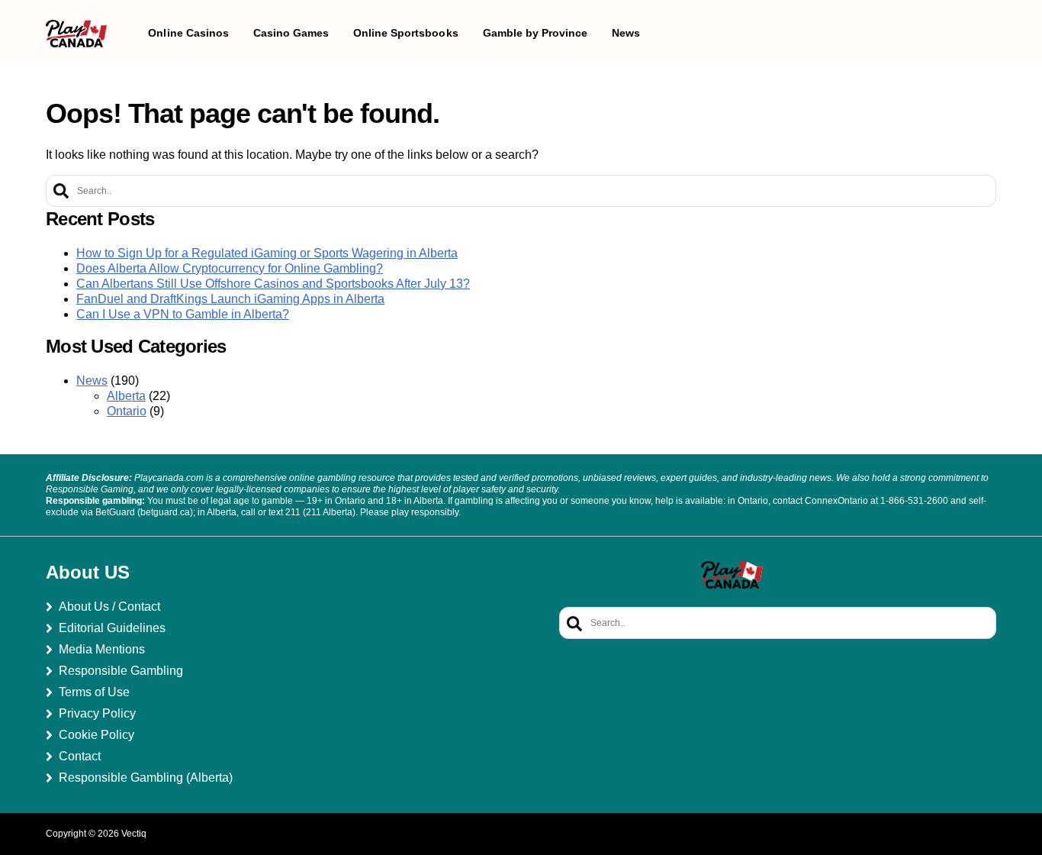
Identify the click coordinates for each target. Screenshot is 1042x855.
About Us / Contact (109, 606)
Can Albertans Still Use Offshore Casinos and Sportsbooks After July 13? (273, 283)
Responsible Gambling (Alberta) (146, 777)
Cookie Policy (96, 734)
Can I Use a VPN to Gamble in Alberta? (182, 314)
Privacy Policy (97, 713)
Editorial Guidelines (112, 627)
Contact (80, 756)
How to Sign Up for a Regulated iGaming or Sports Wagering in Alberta (267, 253)
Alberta (126, 395)
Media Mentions (102, 649)
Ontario (126, 411)
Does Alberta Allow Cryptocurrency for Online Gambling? (229, 268)
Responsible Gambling (121, 670)
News (92, 380)
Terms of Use (94, 692)
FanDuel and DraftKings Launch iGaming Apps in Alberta (230, 298)
